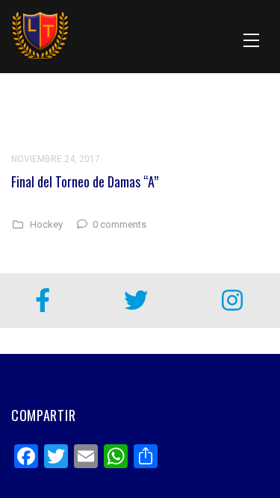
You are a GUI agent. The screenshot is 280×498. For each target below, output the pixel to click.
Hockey (46, 225)
